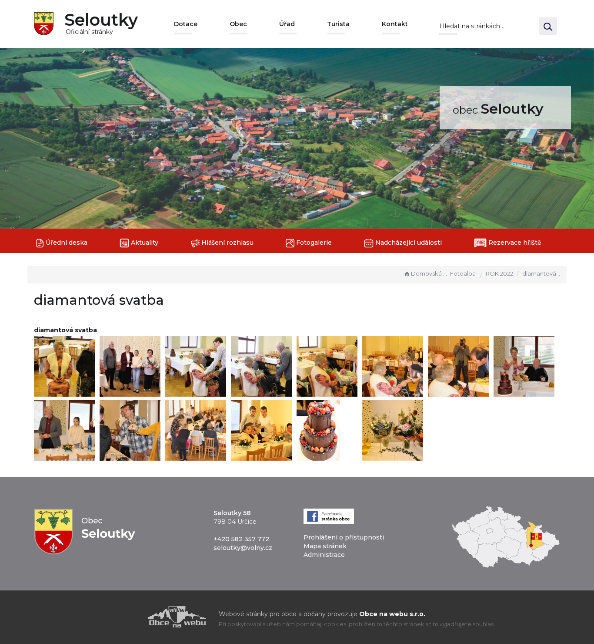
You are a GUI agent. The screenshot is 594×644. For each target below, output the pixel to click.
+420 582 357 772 (241, 539)
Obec (238, 24)
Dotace (185, 24)
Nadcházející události (408, 242)
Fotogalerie (313, 242)
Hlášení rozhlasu (227, 242)
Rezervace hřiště (514, 242)
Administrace (324, 555)
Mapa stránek (325, 546)
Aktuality (143, 242)
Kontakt (395, 24)
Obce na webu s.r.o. (392, 614)
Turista (338, 24)
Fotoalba (463, 273)
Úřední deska (65, 242)
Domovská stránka (429, 273)
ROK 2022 (499, 273)
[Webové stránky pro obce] (127, 616)
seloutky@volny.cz (243, 548)
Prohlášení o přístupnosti (344, 537)
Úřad (287, 24)
